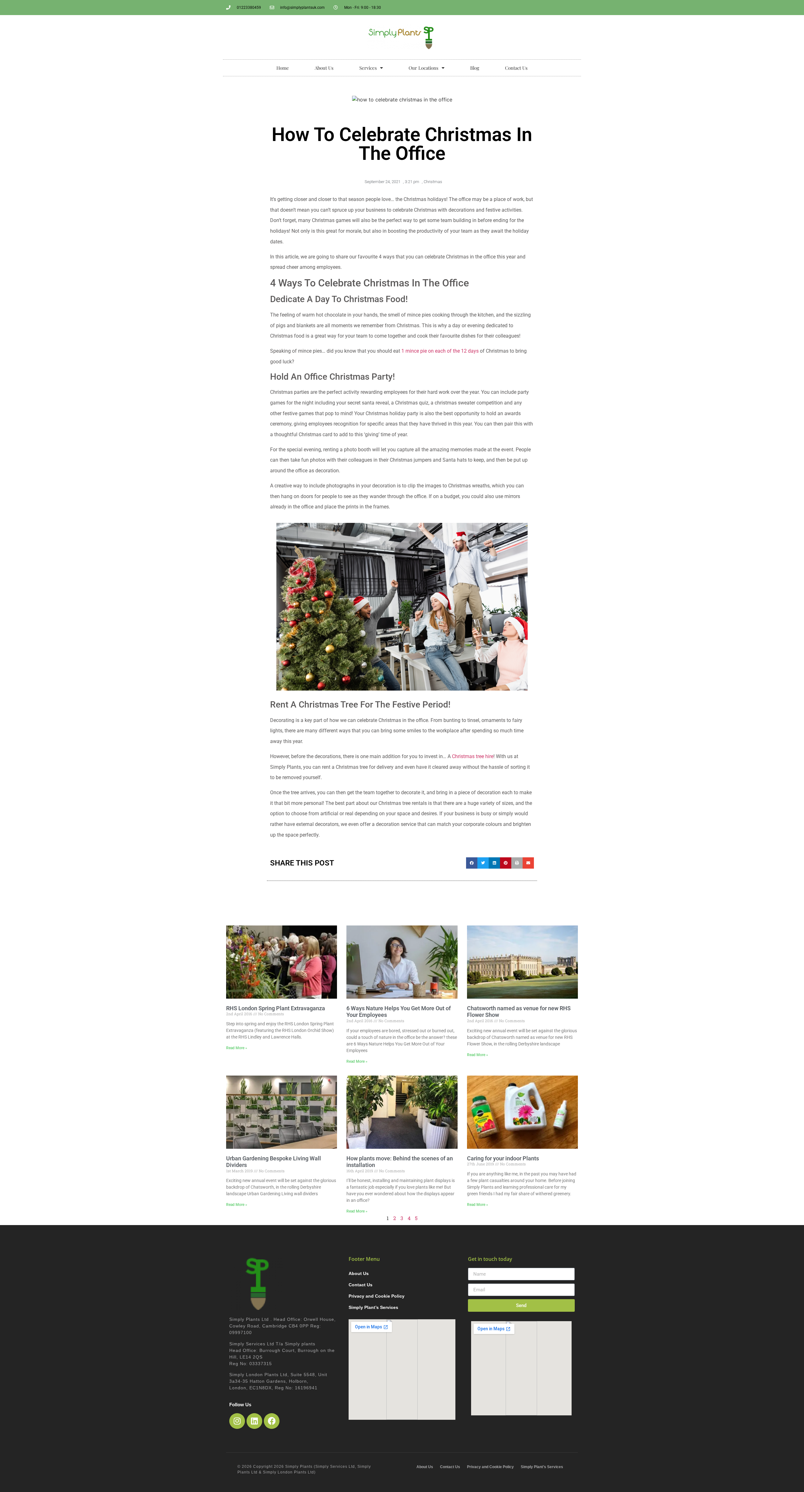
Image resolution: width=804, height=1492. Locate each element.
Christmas (433, 181)
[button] (471, 863)
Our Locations (423, 68)
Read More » (236, 1048)
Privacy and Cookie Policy (377, 1296)
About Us (324, 68)
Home (282, 68)
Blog (474, 68)
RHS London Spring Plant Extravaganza (275, 1008)
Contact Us (516, 68)
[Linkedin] (254, 1421)
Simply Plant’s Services (373, 1307)
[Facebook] (272, 1421)
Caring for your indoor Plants (503, 1158)
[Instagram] (237, 1421)
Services (368, 68)
